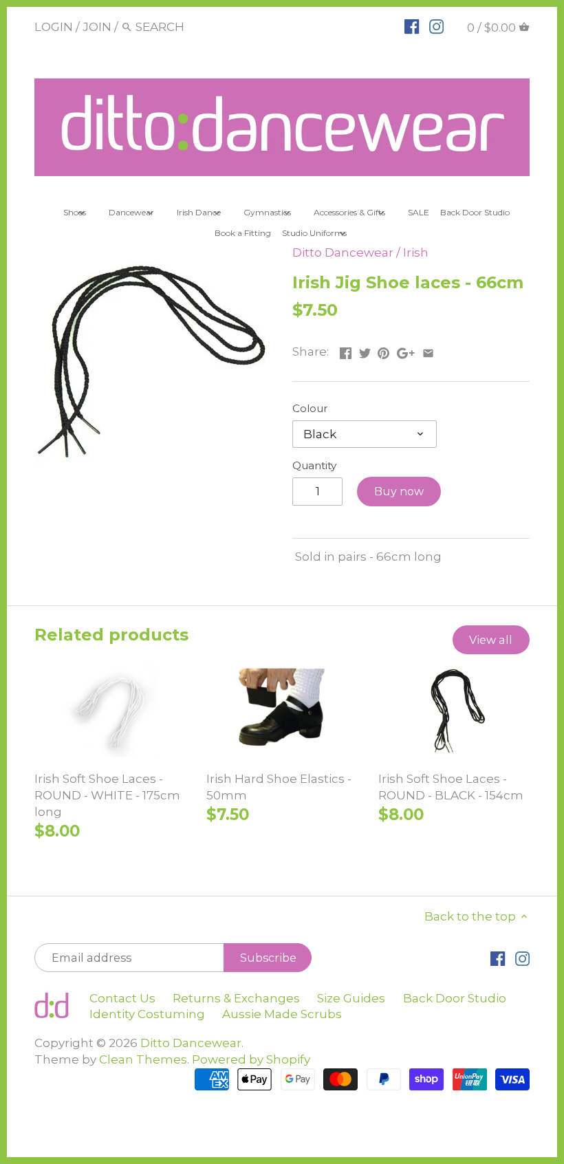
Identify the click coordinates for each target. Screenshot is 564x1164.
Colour (310, 408)
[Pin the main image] (383, 350)
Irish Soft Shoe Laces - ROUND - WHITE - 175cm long (107, 795)
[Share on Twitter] (365, 350)
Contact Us (122, 998)
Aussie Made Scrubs (282, 1014)
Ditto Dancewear (342, 252)
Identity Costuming (147, 1014)
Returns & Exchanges (236, 998)
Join (97, 27)
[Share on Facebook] (345, 350)
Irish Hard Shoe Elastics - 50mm (278, 787)
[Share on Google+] (406, 350)
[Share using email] (428, 350)
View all (490, 640)
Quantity (314, 466)
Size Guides (351, 998)
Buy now (399, 491)
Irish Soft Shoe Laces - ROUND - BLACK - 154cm (450, 787)
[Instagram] (436, 26)
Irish (416, 252)
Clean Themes (143, 1059)
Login (53, 27)
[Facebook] (411, 26)
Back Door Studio (454, 998)
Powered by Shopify (251, 1059)
